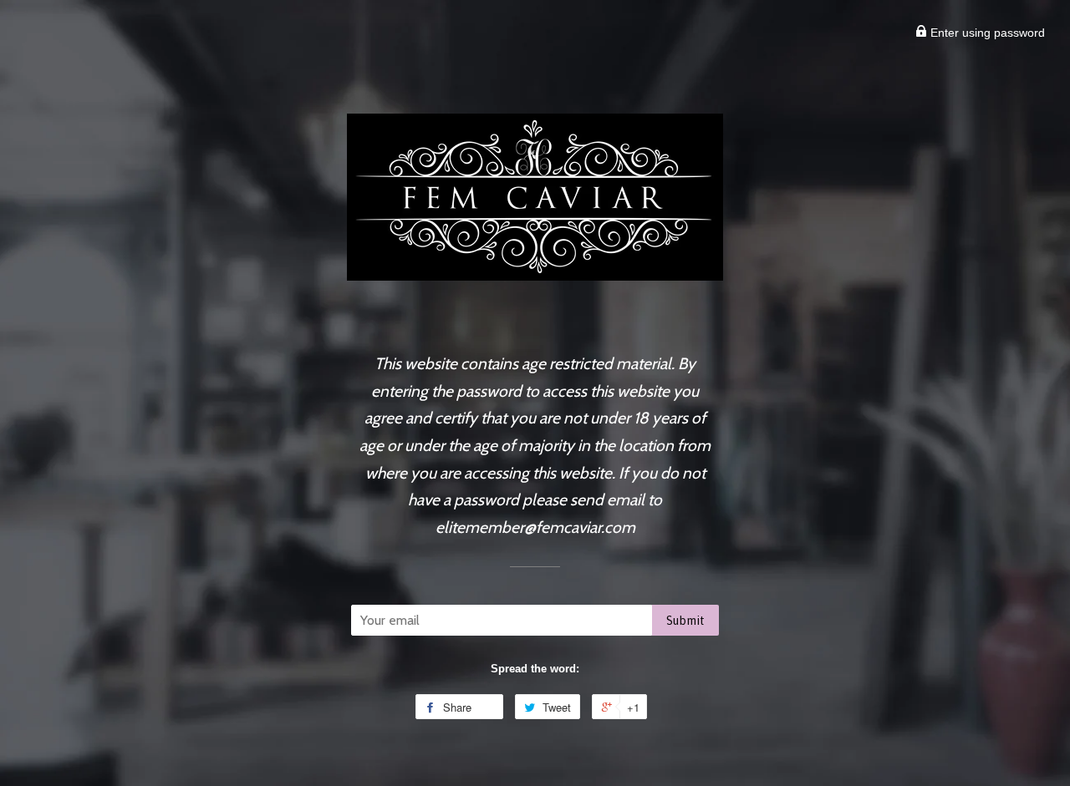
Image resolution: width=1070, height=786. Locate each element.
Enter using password (986, 32)
